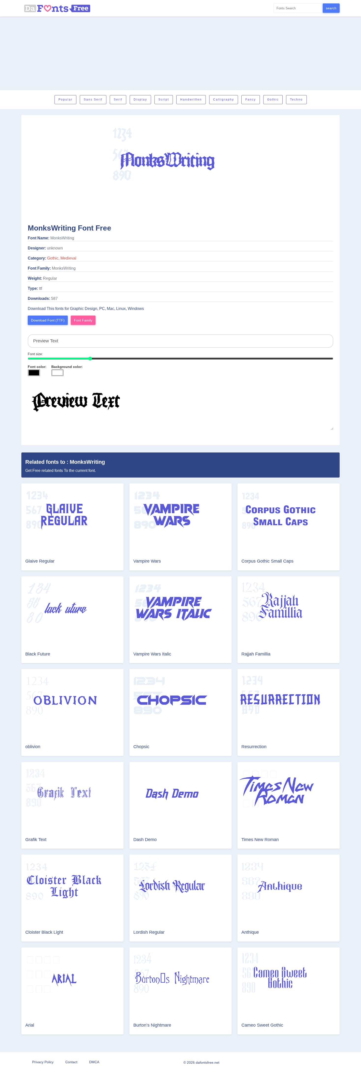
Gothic (273, 99)
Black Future (37, 654)
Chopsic (141, 746)
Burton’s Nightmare (152, 1025)
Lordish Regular (149, 932)
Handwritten (191, 99)
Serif (118, 99)
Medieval (68, 258)
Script (163, 99)
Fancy (250, 99)
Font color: (37, 367)
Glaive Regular (40, 561)
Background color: (67, 367)
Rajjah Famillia (255, 654)
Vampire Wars (147, 561)
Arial (29, 1025)
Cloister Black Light (44, 932)
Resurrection (253, 746)
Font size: (35, 354)
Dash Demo (145, 839)
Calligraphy (223, 99)
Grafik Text (35, 839)
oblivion (32, 746)
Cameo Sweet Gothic (262, 1025)
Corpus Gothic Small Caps (267, 561)
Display (140, 99)
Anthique (250, 932)
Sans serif (93, 99)
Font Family (83, 320)
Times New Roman (260, 839)
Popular (65, 99)
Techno (296, 99)
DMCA (94, 1062)
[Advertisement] (180, 53)
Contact (71, 1062)
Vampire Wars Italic (152, 654)
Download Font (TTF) (48, 320)
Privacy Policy (43, 1062)
